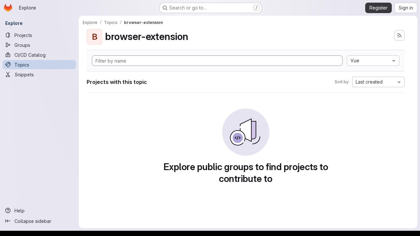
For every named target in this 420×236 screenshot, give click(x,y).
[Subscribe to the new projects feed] (399, 35)
